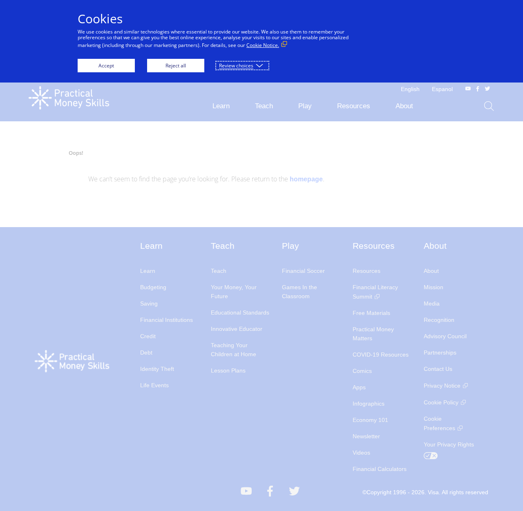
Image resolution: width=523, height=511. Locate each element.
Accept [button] (106, 65)
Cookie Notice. (262, 45)
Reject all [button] (175, 65)
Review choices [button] (236, 65)
